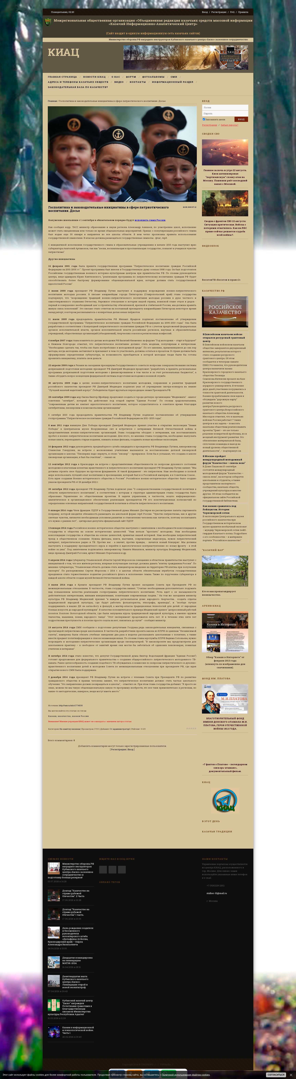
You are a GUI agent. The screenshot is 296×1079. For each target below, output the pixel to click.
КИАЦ (63, 52)
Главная (52, 101)
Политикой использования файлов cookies (186, 1074)
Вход (205, 12)
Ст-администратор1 (120, 729)
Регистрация (218, 12)
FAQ (232, 12)
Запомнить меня (215, 119)
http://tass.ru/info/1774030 (71, 705)
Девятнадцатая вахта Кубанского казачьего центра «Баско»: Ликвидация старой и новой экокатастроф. (75, 982)
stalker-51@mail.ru (217, 893)
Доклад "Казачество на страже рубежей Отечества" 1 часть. (75, 912)
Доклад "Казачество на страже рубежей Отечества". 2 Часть (75, 893)
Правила (243, 12)
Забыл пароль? (229, 124)
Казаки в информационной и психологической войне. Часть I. (78, 1030)
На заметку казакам (70, 729)
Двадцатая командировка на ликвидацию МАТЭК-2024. (77, 960)
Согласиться (276, 1075)
